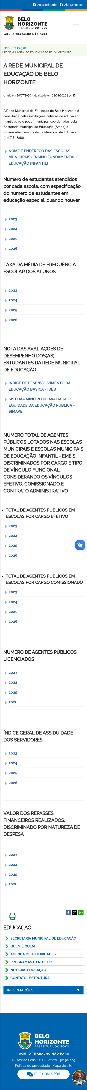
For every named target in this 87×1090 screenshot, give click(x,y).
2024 (13, 228)
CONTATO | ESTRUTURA (30, 978)
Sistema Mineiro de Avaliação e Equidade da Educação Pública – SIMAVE (42, 405)
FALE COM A (46, 1074)
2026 (13, 248)
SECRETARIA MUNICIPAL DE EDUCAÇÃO (43, 938)
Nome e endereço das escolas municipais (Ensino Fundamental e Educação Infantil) (44, 157)
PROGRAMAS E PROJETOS (31, 962)
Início (6, 48)
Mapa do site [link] (62, 1065)
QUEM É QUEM (22, 946)
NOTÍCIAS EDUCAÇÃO (28, 970)
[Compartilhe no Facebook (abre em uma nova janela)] (68, 912)
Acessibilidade (47, 5)
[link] (43, 1074)
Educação (19, 48)
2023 (13, 219)
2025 (13, 238)
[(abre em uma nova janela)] (74, 912)
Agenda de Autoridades (33, 954)
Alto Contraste (73, 5)
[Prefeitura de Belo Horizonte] (25, 23)
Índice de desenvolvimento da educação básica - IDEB (40, 386)
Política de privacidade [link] (32, 1065)
